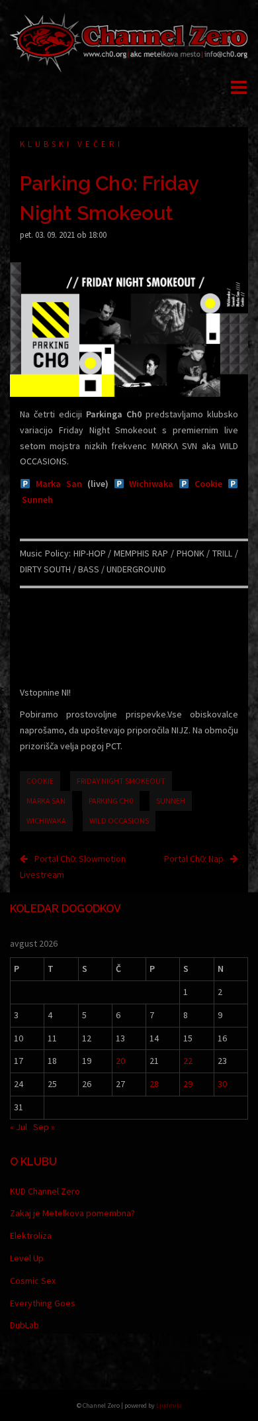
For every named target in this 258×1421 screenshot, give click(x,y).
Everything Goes (42, 1303)
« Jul (18, 1127)
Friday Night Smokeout (121, 781)
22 (188, 1061)
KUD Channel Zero (45, 1191)
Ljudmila (169, 1405)
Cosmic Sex (33, 1281)
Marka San (59, 484)
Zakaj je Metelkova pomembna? (72, 1213)
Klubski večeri (71, 144)
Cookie (208, 484)
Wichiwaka (151, 484)
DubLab (24, 1325)
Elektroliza (31, 1235)
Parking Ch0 (111, 801)
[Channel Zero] (129, 42)
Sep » (44, 1127)
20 (120, 1061)
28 (154, 1084)
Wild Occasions (119, 820)
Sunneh (37, 499)
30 (222, 1084)
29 (188, 1084)
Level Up (27, 1258)
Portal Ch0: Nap (194, 859)
